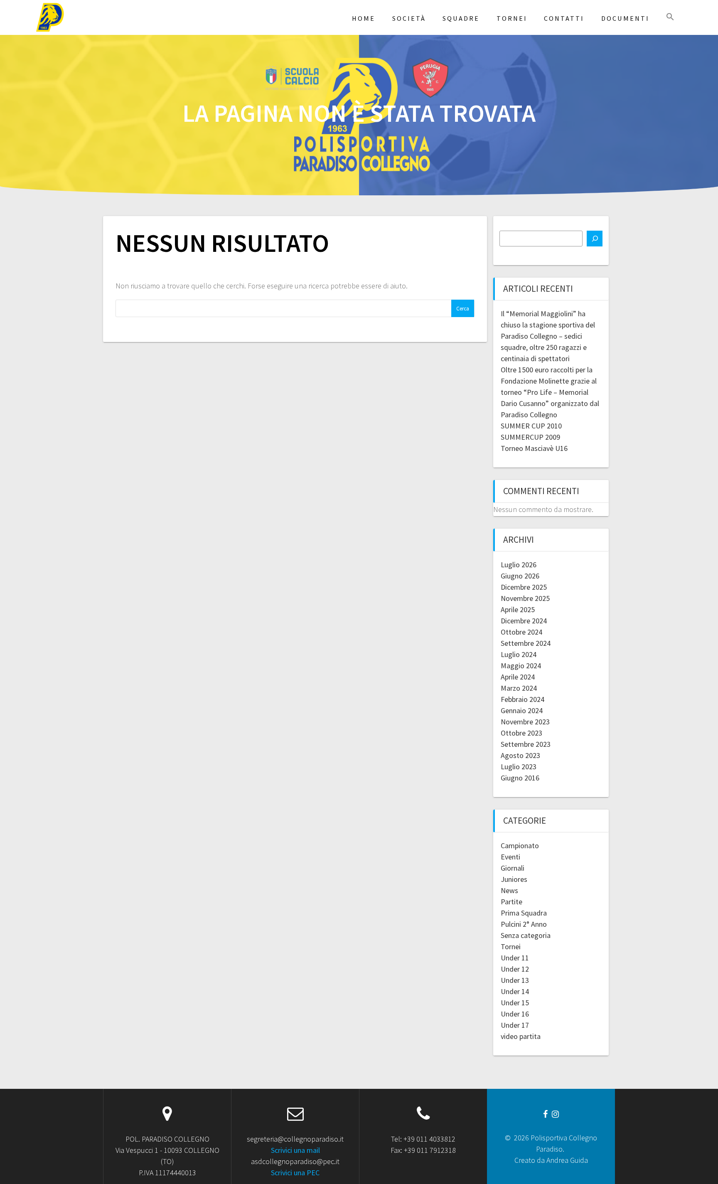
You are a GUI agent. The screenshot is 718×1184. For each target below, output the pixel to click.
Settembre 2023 (526, 744)
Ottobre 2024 (521, 632)
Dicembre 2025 (524, 587)
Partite (511, 901)
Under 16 (515, 1014)
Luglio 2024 (518, 654)
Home (363, 18)
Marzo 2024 (519, 688)
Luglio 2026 (518, 564)
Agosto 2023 (520, 755)
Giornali (512, 868)
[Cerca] (594, 238)
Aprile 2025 (518, 609)
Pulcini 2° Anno (524, 924)
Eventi (510, 857)
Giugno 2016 (520, 778)
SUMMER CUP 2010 (531, 426)
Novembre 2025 (525, 598)
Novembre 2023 (525, 721)
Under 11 (515, 957)
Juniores (514, 879)
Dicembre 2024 (524, 620)
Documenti (625, 18)
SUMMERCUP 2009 (530, 437)
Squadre (461, 18)
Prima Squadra (524, 913)
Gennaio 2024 (522, 710)
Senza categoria (526, 935)
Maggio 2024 (521, 665)
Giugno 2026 (520, 576)
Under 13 (515, 980)
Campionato (520, 845)
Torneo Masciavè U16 (534, 448)
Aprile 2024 (518, 677)
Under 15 (515, 1002)
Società (409, 18)
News (509, 890)
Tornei (512, 18)
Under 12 (515, 969)
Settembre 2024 (526, 643)
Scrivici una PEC (295, 1172)
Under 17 (515, 1025)
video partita (521, 1036)
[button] (670, 17)
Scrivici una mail (295, 1150)
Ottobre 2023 (521, 733)
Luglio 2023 (518, 766)
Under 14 (515, 991)
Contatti (564, 18)
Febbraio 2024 (522, 699)
